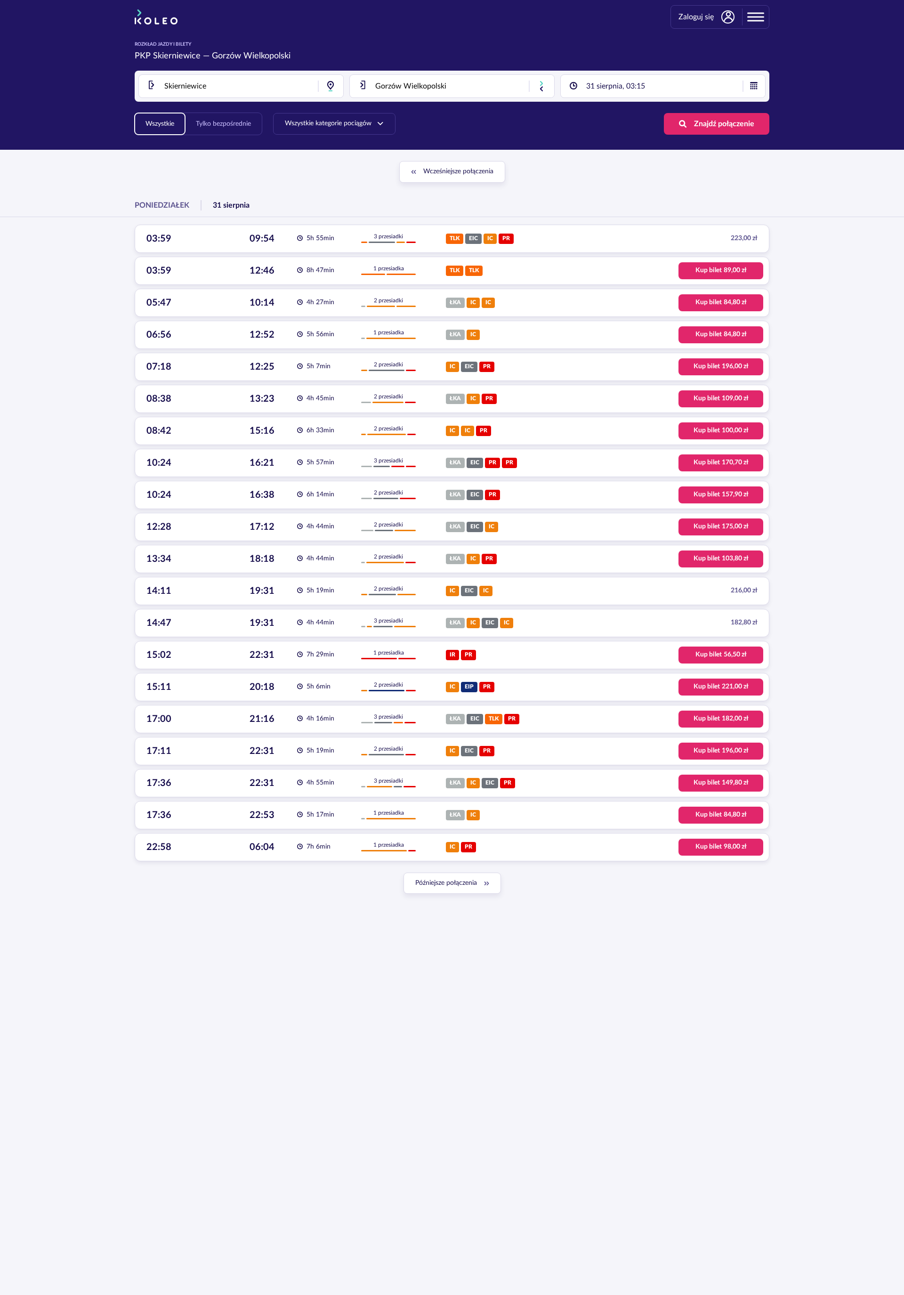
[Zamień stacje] (541, 86)
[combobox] (241, 86)
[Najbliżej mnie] (330, 86)
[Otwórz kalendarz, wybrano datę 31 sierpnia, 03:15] (754, 86)
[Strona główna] (156, 16)
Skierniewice (177, 56)
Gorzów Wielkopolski (251, 56)
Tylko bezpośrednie (223, 124)
